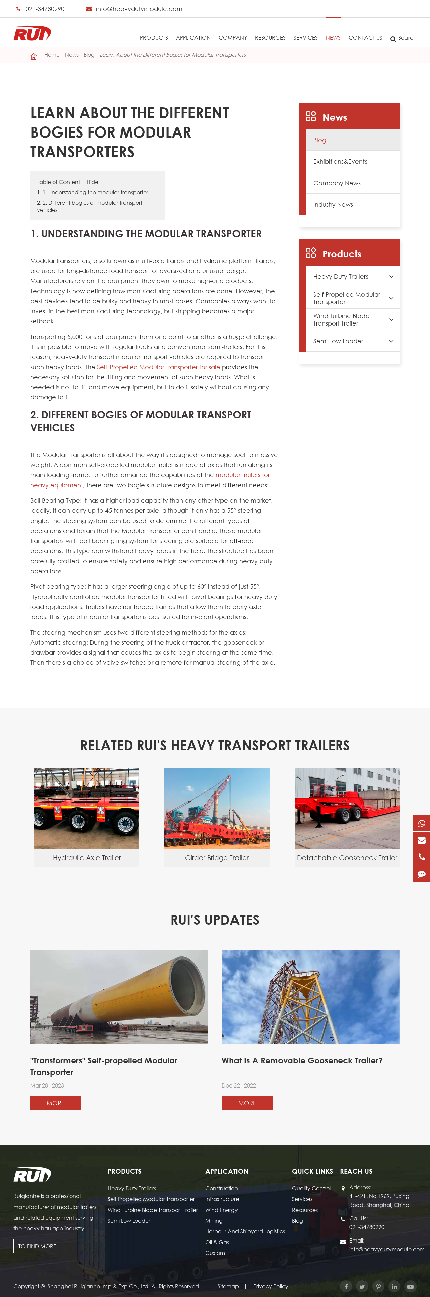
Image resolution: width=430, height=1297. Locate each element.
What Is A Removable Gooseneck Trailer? (302, 1060)
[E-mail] (421, 840)
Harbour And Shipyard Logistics (245, 1231)
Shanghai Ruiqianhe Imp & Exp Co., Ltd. (99, 1286)
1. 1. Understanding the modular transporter (92, 192)
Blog (89, 54)
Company (233, 37)
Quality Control (311, 1188)
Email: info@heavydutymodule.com (383, 1245)
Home (52, 54)
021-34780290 (45, 8)
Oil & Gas (217, 1242)
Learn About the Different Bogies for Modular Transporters (173, 54)
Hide (92, 181)
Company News (337, 183)
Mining (214, 1220)
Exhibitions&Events (340, 161)
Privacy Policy (270, 1286)
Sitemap (228, 1286)
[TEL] (421, 856)
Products (154, 37)
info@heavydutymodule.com (139, 8)
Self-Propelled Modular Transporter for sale (158, 367)
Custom (215, 1252)
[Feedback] (421, 873)
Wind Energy (221, 1209)
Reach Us (356, 1171)
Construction (221, 1188)
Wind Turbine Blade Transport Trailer (341, 319)
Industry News (333, 204)
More (56, 1103)
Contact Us (365, 37)
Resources (270, 37)
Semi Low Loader (338, 341)
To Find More (37, 1246)
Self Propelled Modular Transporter (346, 298)
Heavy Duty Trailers (340, 276)
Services (306, 37)
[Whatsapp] (421, 823)
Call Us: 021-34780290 (366, 1222)
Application (193, 37)
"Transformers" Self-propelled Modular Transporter (103, 1066)
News (333, 37)
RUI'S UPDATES (215, 919)
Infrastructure (222, 1199)
